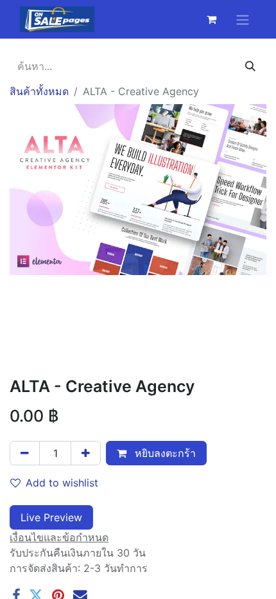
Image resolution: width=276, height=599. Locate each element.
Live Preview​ (51, 517)
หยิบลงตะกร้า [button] (164, 453)
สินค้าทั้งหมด (39, 91)
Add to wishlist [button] (62, 482)
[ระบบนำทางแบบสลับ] (242, 19)
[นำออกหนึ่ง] (25, 453)
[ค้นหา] (250, 66)
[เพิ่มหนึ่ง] (86, 453)
